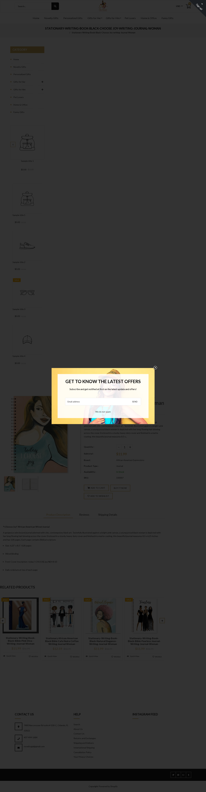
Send (135, 401)
